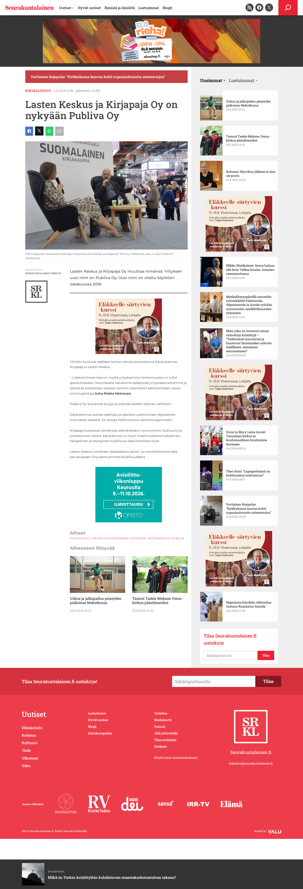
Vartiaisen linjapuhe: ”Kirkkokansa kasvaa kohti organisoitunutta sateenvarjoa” (98, 76)
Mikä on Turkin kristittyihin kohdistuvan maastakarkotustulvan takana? (112, 877)
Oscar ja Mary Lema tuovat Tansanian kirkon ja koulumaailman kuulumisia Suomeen (246, 438)
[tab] (212, 80)
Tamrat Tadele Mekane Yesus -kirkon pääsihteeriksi (158, 600)
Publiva (177, 538)
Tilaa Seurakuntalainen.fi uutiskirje (230, 639)
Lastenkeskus (159, 538)
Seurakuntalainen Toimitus (43, 273)
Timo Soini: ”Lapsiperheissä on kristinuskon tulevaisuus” (248, 473)
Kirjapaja (138, 538)
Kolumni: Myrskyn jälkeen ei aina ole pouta (250, 174)
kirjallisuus (38, 91)
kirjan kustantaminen (110, 538)
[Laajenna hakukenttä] (288, 7)
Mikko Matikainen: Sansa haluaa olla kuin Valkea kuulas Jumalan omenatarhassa (250, 269)
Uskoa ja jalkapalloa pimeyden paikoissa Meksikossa (95, 600)
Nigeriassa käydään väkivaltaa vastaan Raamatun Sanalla (249, 604)
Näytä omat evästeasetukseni (175, 757)
